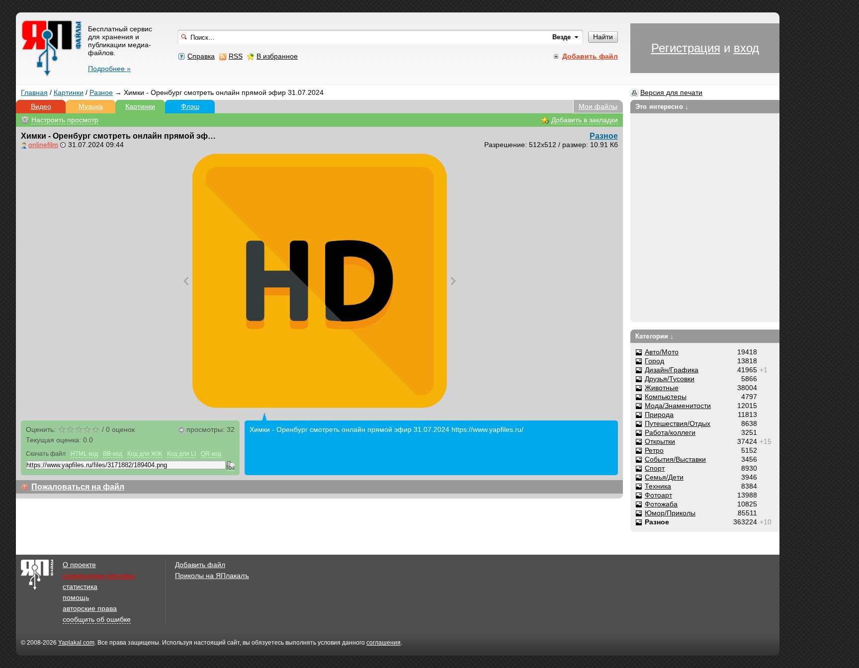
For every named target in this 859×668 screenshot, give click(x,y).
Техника (658, 486)
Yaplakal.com (76, 642)
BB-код (112, 453)
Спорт (655, 468)
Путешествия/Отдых (677, 423)
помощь (76, 597)
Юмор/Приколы (670, 513)
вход (746, 48)
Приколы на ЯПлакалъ (212, 576)
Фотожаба (661, 504)
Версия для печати (671, 92)
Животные (662, 388)
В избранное (277, 56)
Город (654, 361)
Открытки (660, 441)
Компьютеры (666, 397)
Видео (41, 106)
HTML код (84, 453)
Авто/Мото (662, 352)
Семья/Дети (664, 477)
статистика (80, 586)
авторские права (90, 608)
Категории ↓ (654, 336)
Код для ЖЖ (144, 453)
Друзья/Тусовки (669, 379)
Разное (101, 92)
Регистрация (685, 48)
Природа (659, 414)
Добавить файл (200, 565)
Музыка (91, 106)
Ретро (654, 450)
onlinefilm (43, 145)
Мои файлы (598, 106)
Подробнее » (109, 69)
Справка (201, 56)
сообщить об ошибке (97, 619)
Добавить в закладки (584, 120)
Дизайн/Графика (671, 370)
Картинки (69, 92)
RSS (236, 56)
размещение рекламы (99, 576)
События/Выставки (675, 459)
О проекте (79, 565)
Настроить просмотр (64, 120)
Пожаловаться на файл (77, 487)
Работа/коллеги (670, 432)
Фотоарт (658, 495)
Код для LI (181, 453)
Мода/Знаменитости (678, 406)
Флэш (190, 106)
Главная (34, 92)
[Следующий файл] (453, 281)
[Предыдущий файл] (186, 281)
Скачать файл (46, 453)
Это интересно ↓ (661, 106)
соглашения (383, 642)
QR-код (211, 453)
